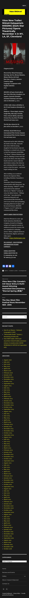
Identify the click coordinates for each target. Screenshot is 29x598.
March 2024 (7, 422)
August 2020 (8, 514)
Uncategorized (22, 270)
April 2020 (7, 523)
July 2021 (6, 491)
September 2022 (9, 461)
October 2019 (8, 536)
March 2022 (7, 473)
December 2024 (8, 403)
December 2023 (8, 428)
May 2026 (7, 366)
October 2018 (8, 549)
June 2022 (7, 467)
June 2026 (7, 364)
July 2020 (7, 516)
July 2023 (6, 439)
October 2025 (8, 381)
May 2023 (7, 443)
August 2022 (8, 463)
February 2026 (8, 373)
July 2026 (7, 362)
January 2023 (8, 452)
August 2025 (8, 385)
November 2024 (9, 405)
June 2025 (7, 390)
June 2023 (7, 441)
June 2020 (7, 519)
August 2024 (8, 411)
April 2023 (7, 446)
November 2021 (8, 482)
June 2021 (7, 493)
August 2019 (7, 540)
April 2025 (7, 394)
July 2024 (7, 413)
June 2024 (7, 415)
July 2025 (7, 388)
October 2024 (8, 407)
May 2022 (7, 469)
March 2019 (7, 542)
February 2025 (8, 398)
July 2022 (7, 465)
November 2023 (9, 431)
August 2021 (7, 488)
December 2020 (8, 506)
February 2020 (8, 527)
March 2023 (7, 448)
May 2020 (7, 521)
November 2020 (9, 508)
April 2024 (7, 420)
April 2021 (7, 497)
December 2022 (8, 454)
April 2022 (7, 471)
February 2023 (8, 450)
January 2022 (8, 478)
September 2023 (9, 435)
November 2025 (9, 379)
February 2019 (8, 544)
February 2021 (8, 501)
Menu (24, 5)
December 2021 (8, 480)
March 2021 (7, 499)
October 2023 (8, 433)
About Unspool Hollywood (10, 580)
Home (4, 568)
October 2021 (8, 484)
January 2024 (8, 426)
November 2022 (9, 456)
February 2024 (8, 424)
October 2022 (8, 458)
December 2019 (8, 531)
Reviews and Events (8, 572)
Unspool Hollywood (7, 593)
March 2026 (7, 370)
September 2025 (9, 383)
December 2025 (8, 377)
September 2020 (9, 512)
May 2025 (7, 392)
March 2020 (7, 525)
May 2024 (7, 418)
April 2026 (7, 368)
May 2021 (7, 495)
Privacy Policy (16, 593)
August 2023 (7, 437)
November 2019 (8, 534)
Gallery (4, 576)
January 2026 (8, 375)
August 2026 (8, 360)
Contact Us (5, 583)
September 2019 (9, 538)
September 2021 (9, 486)
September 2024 (9, 409)
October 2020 (8, 510)
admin (6, 270)
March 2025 (7, 396)
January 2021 (8, 503)
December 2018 (8, 546)
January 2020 (8, 529)
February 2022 (8, 476)
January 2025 (8, 400)
